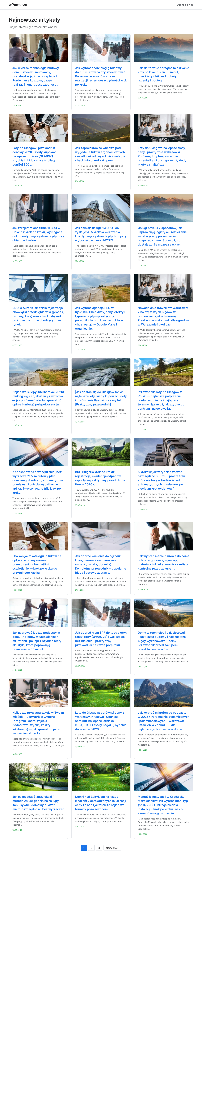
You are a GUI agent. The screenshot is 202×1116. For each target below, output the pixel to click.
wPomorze (18, 5)
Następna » (112, 847)
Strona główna (185, 4)
